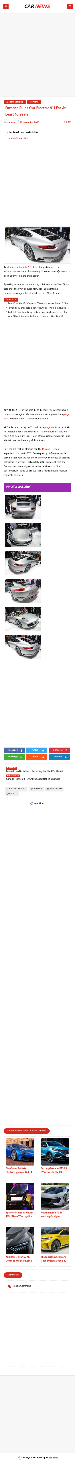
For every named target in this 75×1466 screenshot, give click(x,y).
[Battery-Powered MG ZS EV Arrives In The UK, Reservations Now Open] (55, 1152)
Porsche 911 (25, 267)
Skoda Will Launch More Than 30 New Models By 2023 (53, 1259)
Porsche (34, 102)
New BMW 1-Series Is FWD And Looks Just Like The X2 (35, 317)
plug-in (48, 427)
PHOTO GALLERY (19, 139)
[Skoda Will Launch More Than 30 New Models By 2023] (55, 1240)
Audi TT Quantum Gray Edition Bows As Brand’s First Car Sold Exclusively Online (38, 312)
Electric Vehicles (15, 102)
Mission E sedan (50, 449)
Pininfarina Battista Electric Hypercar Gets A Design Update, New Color (20, 1171)
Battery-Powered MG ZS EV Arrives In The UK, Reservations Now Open (54, 1171)
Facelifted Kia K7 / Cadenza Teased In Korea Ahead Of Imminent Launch (38, 304)
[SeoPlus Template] (19, 1458)
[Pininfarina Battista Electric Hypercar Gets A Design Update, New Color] (20, 1152)
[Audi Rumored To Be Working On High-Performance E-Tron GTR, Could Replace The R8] (55, 1196)
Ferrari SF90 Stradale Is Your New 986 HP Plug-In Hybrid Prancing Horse (38, 308)
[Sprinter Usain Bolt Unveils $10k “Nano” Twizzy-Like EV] (20, 1196)
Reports (13, 794)
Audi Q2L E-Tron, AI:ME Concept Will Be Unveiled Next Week (19, 1259)
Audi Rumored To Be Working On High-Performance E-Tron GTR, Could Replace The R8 (55, 1215)
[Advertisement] (37, 56)
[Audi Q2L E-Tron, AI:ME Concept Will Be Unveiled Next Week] (20, 1240)
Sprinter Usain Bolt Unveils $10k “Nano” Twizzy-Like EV (19, 1215)
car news (53, 1458)
